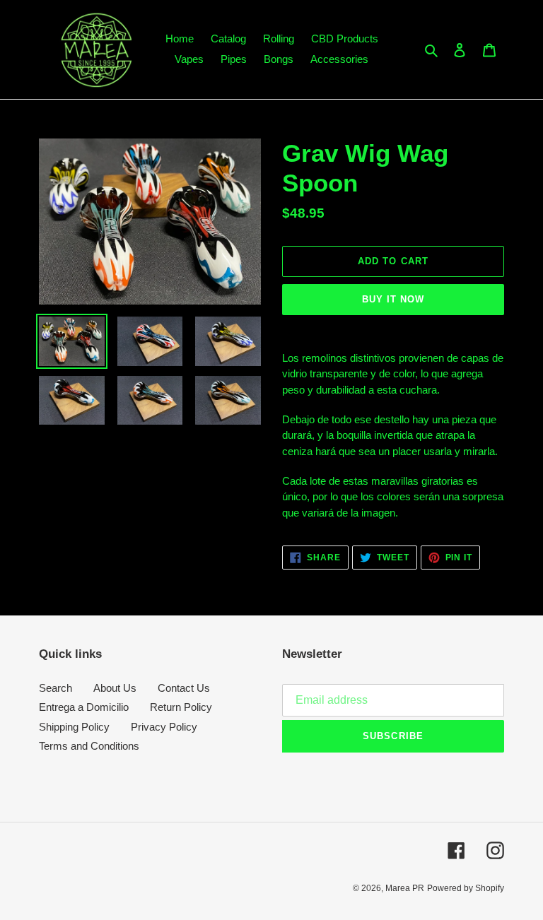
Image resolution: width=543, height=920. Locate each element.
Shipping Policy (74, 727)
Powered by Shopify (465, 888)
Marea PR (404, 888)
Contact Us (184, 688)
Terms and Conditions (89, 746)
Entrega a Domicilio (84, 707)
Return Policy (181, 707)
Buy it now (393, 299)
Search (55, 688)
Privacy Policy (164, 727)
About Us (114, 688)
